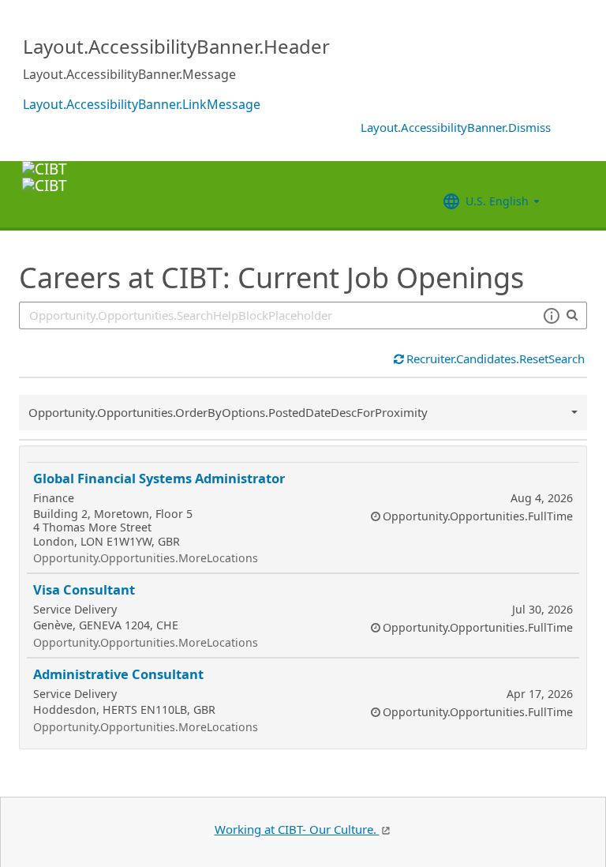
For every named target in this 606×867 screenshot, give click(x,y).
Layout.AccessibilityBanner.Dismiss (456, 127)
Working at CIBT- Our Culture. (297, 829)
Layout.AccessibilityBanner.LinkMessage (141, 104)
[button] (551, 315)
